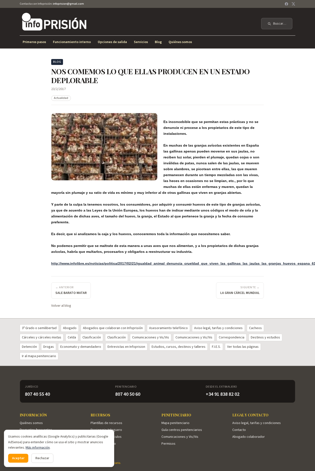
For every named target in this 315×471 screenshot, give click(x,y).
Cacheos (255, 328)
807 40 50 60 (127, 394)
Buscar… (279, 23)
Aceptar (18, 458)
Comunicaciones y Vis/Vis (150, 337)
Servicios (141, 42)
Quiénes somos (180, 42)
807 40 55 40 (37, 394)
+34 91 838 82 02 (222, 394)
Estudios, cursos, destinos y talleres (178, 346)
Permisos (168, 443)
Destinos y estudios (265, 337)
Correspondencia (231, 337)
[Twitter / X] (293, 4)
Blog (158, 42)
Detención (29, 346)
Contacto (239, 429)
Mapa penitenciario (175, 423)
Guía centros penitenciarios (181, 429)
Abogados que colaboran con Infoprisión (113, 328)
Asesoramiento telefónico (168, 328)
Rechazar (42, 458)
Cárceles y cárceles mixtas (41, 337)
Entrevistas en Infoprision (126, 346)
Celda (72, 337)
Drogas (48, 346)
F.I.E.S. (216, 346)
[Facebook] (286, 4)
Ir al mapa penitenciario (39, 356)
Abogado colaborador (248, 436)
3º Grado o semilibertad (39, 328)
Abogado (70, 328)
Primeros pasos (34, 42)
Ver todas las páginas (243, 346)
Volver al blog (61, 305)
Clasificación (91, 337)
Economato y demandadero (80, 346)
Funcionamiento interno (72, 42)
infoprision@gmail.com (68, 4)
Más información (38, 447)
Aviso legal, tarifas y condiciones (218, 328)
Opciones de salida (112, 42)
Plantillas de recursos (106, 423)
